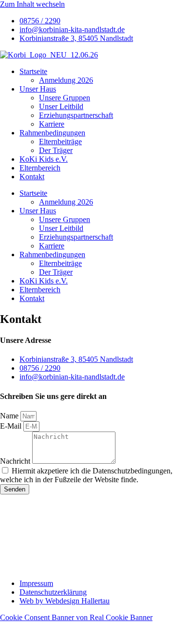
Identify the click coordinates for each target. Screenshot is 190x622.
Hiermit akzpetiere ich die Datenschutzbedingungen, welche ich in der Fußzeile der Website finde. (86, 475)
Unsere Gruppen (64, 98)
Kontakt (31, 176)
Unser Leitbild (61, 106)
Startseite (33, 71)
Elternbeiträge (60, 141)
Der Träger (56, 150)
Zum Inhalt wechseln (32, 4)
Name (10, 416)
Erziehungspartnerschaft (76, 115)
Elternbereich (39, 168)
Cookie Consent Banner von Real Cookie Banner (76, 617)
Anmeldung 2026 (66, 80)
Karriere (51, 124)
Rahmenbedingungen (52, 133)
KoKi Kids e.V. (43, 159)
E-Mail (11, 426)
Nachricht (16, 461)
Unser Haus (37, 89)
